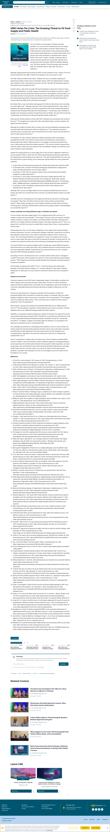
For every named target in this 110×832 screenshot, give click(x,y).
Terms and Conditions (28, 807)
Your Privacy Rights (47, 808)
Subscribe (62, 664)
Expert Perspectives (32, 6)
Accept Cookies (96, 827)
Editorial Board (6, 808)
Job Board (24, 805)
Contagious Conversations (51, 6)
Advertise (4, 805)
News (53, 2)
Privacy (24, 808)
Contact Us (5, 810)
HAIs (19, 673)
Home (85, 819)
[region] (55, 828)
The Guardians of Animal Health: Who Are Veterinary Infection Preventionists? (64, 647)
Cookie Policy (49, 830)
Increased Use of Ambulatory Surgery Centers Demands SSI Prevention (31, 647)
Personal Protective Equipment (47, 673)
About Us (4, 807)
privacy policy (40, 667)
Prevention (14, 673)
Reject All (85, 827)
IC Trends (68, 6)
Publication (74, 2)
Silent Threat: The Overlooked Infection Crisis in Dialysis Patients (48, 647)
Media (58, 2)
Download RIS (14, 638)
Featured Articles (61, 6)
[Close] (107, 827)
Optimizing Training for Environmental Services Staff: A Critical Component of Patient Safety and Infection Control (17, 647)
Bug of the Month (40, 6)
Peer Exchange (23, 6)
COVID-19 (35, 673)
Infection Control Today (17, 23)
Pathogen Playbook (75, 6)
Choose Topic (6, 6)
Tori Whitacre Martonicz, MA (39, 693)
